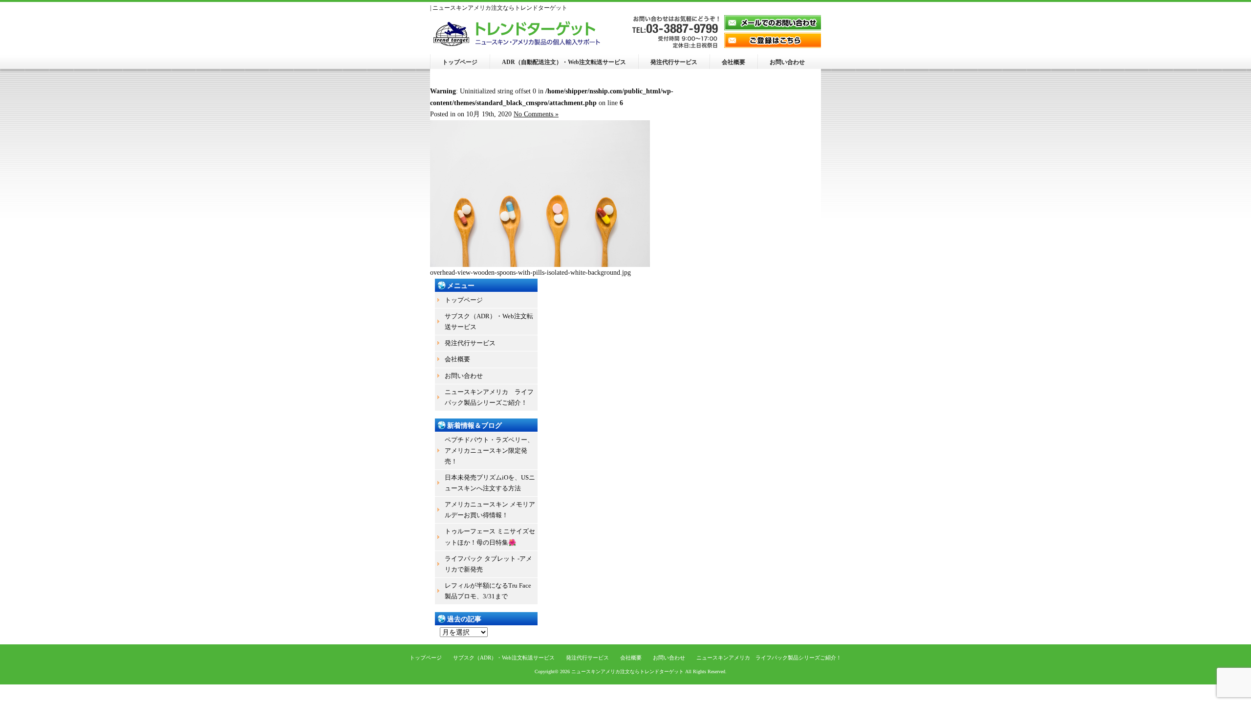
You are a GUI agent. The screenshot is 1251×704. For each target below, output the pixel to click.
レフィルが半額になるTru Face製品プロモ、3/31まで (488, 591)
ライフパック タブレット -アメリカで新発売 (488, 564)
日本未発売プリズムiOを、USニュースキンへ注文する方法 (490, 483)
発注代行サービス (673, 62)
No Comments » (536, 114)
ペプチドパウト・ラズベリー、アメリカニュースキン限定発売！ (489, 450)
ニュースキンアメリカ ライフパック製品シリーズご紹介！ (489, 397)
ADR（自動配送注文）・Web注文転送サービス (564, 62)
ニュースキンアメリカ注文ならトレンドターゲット (627, 671)
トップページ (459, 62)
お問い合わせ (787, 62)
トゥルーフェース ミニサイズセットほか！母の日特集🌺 (490, 537)
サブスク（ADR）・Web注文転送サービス (489, 321)
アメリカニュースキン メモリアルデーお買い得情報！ (490, 510)
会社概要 (733, 62)
